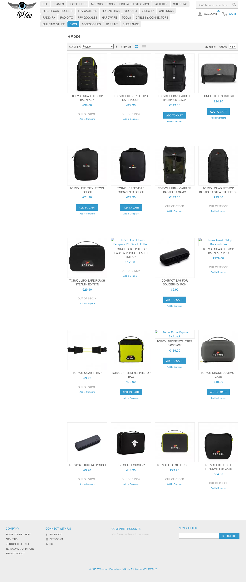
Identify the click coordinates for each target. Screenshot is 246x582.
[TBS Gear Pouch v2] (131, 442)
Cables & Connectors (152, 17)
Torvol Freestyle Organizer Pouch (130, 190)
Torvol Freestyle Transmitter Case (218, 467)
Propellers (77, 4)
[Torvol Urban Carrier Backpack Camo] (175, 166)
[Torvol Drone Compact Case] (218, 350)
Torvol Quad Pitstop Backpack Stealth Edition (218, 190)
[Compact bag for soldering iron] (175, 258)
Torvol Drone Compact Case (218, 374)
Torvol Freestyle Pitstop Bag (130, 374)
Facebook (55, 534)
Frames (58, 4)
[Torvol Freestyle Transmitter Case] (218, 442)
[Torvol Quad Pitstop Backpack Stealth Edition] (218, 166)
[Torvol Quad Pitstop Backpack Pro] (218, 242)
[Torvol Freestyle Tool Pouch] (87, 166)
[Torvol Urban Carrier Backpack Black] (175, 73)
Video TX (148, 11)
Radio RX (48, 17)
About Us (11, 539)
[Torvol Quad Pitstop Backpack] (87, 73)
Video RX (130, 11)
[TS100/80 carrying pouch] (87, 442)
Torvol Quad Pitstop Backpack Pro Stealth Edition (131, 252)
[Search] (234, 5)
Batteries (161, 4)
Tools (126, 17)
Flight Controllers (57, 11)
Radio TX (66, 17)
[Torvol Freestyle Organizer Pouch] (131, 166)
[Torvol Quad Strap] (87, 350)
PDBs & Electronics (134, 4)
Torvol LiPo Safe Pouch (174, 465)
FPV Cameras (87, 11)
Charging (180, 4)
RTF (45, 4)
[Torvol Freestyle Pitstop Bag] (131, 350)
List (143, 46)
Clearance (131, 24)
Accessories (91, 24)
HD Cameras (111, 11)
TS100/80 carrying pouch (87, 465)
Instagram (56, 539)
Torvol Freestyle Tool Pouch (87, 190)
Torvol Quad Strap (87, 373)
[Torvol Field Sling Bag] (218, 73)
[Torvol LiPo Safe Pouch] (175, 442)
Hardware (109, 17)
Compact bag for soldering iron (175, 282)
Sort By (74, 46)
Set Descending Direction (117, 46)
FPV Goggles (87, 17)
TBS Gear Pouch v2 (131, 465)
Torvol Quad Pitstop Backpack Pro (218, 251)
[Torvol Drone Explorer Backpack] (175, 334)
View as (126, 46)
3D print (112, 24)
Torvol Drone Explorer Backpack (175, 343)
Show (223, 46)
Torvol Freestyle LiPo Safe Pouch (131, 98)
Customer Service (18, 543)
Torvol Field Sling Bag (218, 96)
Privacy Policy (15, 553)
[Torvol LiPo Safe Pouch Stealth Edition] (87, 258)
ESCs (111, 4)
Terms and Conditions (20, 548)
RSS (51, 543)
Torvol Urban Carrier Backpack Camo (174, 190)
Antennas (166, 11)
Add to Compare (87, 118)
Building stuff (53, 24)
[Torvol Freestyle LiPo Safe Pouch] (131, 73)
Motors (97, 4)
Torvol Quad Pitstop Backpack (87, 98)
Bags (73, 24)
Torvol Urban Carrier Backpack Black (174, 98)
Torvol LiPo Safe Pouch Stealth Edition (87, 282)
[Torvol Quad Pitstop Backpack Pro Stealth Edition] (131, 242)
